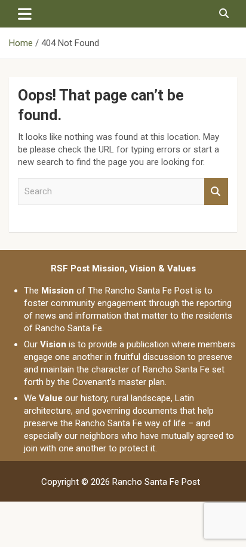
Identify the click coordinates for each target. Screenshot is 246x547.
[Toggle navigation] (25, 13)
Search (216, 191)
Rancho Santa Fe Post (156, 481)
